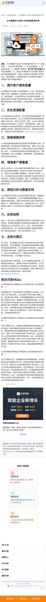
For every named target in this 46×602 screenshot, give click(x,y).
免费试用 (36, 599)
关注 (26, 26)
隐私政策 (27, 584)
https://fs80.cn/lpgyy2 (34, 132)
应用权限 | (22, 584)
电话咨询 (23, 599)
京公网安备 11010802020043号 (18, 586)
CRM (2, 15)
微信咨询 (10, 599)
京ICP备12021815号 (33, 586)
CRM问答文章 (11, 15)
